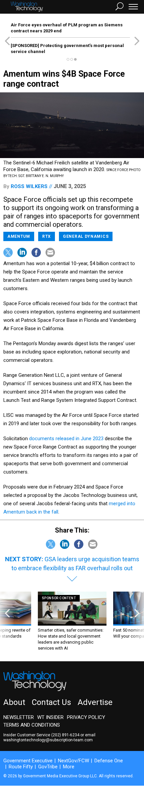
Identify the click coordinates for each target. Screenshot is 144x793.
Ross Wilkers (29, 186)
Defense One (108, 761)
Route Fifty (21, 767)
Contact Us (51, 702)
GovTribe (48, 767)
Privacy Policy (86, 717)
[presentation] (7, 621)
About (14, 702)
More (68, 767)
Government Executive (28, 761)
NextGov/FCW (73, 761)
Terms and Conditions (31, 725)
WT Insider (50, 717)
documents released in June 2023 (66, 439)
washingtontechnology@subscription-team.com (48, 740)
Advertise (95, 702)
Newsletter (18, 717)
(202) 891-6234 (65, 735)
